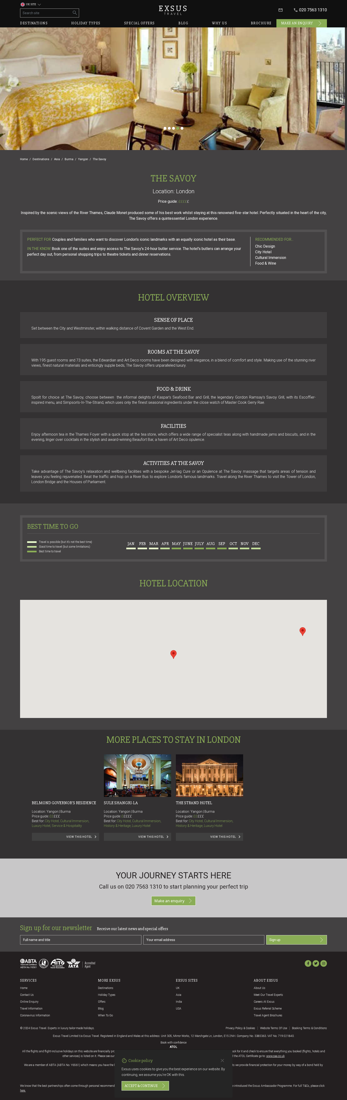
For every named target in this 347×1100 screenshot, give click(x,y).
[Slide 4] (177, 128)
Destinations (34, 23)
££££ (183, 201)
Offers (102, 1001)
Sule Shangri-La (121, 802)
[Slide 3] (173, 128)
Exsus (173, 10)
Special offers (139, 23)
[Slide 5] (182, 128)
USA (178, 1008)
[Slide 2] (169, 128)
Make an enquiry (297, 23)
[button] (173, 654)
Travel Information (31, 1008)
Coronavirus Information (35, 1015)
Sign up (274, 940)
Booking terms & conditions (309, 1028)
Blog (183, 23)
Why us (219, 23)
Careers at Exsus (264, 1001)
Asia (57, 159)
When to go (105, 1015)
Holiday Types (106, 995)
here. (23, 1090)
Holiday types (86, 23)
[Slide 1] (165, 128)
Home (24, 159)
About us (259, 988)
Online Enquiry (29, 1001)
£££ (57, 816)
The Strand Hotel (194, 802)
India (179, 1001)
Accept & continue (141, 1086)
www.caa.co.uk (275, 1056)
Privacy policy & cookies (240, 1028)
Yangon (83, 159)
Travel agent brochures (268, 1015)
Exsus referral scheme (268, 1008)
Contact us (27, 995)
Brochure (261, 23)
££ (54, 816)
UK (178, 988)
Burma (69, 159)
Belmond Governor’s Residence (64, 802)
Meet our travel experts (268, 995)
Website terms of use (273, 1028)
